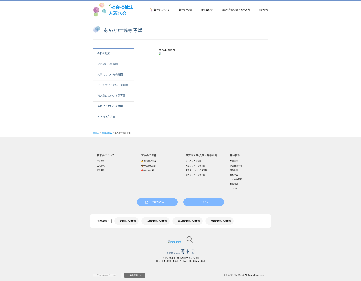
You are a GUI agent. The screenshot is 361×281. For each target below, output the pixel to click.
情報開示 (101, 170)
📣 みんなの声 (147, 170)
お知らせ (204, 202)
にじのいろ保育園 (107, 63)
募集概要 (234, 183)
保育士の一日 (236, 165)
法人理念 (101, 161)
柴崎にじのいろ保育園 (110, 106)
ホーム (96, 132)
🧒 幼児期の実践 (148, 165)
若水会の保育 (185, 9)
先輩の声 (234, 161)
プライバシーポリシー (106, 275)
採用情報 (263, 9)
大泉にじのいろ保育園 (110, 74)
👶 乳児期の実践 (148, 161)
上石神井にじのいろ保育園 (112, 84)
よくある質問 (236, 179)
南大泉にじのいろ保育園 (111, 95)
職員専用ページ (137, 275)
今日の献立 (103, 53)
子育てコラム (158, 202)
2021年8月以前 (106, 116)
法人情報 (101, 165)
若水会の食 (207, 9)
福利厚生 (234, 174)
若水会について (162, 9)
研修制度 (234, 170)
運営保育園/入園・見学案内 (236, 9)
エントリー (235, 188)
